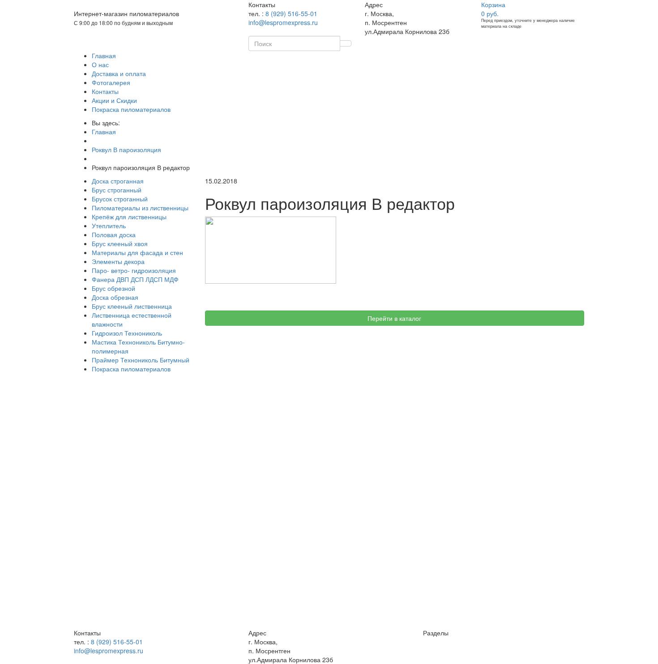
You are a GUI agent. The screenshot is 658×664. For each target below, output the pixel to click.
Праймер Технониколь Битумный (140, 359)
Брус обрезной (113, 288)
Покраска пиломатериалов (131, 109)
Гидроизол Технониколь (127, 332)
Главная (104, 55)
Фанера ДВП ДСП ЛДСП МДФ (135, 279)
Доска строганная (118, 180)
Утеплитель (109, 225)
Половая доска (114, 234)
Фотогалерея (111, 82)
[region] (133, 445)
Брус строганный (116, 189)
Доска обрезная (115, 297)
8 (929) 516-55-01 (291, 13)
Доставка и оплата (119, 73)
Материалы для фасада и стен (137, 252)
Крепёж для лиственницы (129, 216)
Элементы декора (118, 261)
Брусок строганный (120, 198)
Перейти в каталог (394, 318)
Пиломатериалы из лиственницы (140, 207)
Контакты (105, 91)
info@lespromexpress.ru (283, 22)
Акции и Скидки (114, 100)
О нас (100, 64)
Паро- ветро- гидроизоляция (134, 270)
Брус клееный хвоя (120, 243)
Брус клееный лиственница (132, 306)
